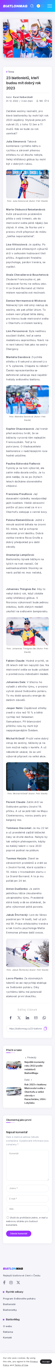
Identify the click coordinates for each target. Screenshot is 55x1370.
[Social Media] (4, 1282)
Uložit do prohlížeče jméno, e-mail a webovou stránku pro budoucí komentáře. (27, 1221)
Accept (46, 1361)
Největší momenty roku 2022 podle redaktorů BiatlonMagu (34, 1067)
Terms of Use (21, 1365)
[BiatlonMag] (15, 5)
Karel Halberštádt (23, 97)
